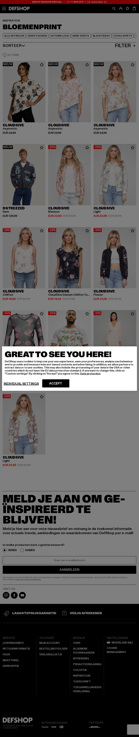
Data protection (90, 373)
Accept (55, 383)
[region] (69, 368)
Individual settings (21, 384)
